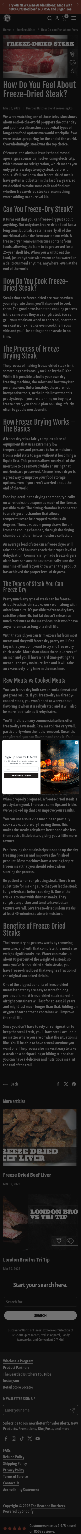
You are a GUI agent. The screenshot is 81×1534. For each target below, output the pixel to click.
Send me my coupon (21, 775)
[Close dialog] (76, 742)
